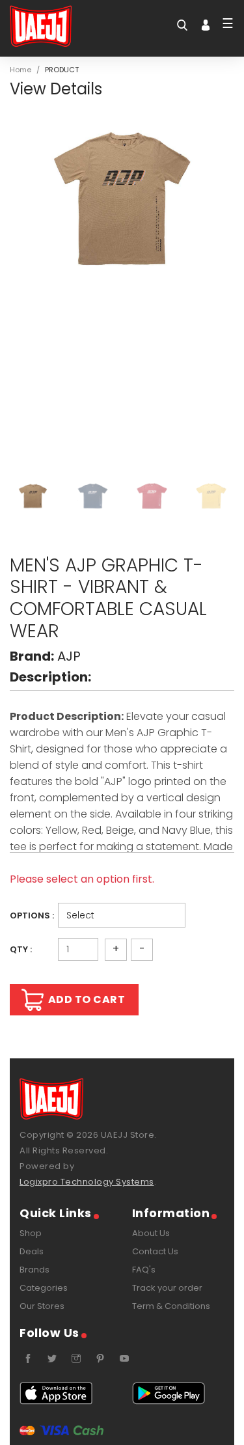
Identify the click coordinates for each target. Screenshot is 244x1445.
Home (20, 69)
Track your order (167, 1288)
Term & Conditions (171, 1306)
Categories (44, 1288)
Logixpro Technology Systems (87, 1182)
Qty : (21, 949)
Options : (32, 915)
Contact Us (155, 1251)
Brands (34, 1269)
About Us (151, 1233)
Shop (31, 1233)
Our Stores (42, 1306)
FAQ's (144, 1269)
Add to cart (87, 999)
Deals (32, 1251)
